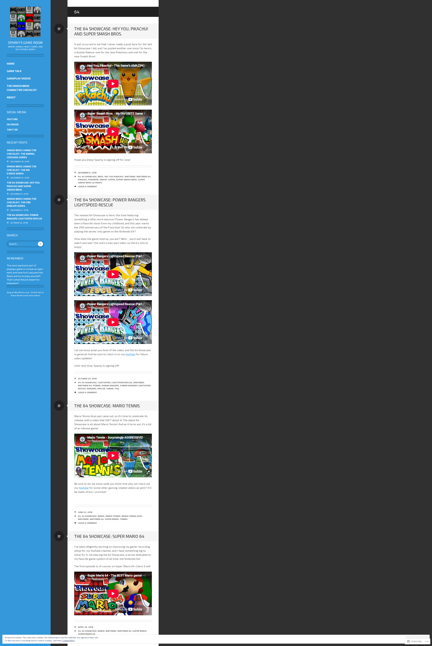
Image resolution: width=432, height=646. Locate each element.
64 (79, 176)
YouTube (130, 354)
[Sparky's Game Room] (25, 22)
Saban (109, 388)
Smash (103, 179)
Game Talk (14, 71)
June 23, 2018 (85, 512)
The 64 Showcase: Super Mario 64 (109, 536)
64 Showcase (89, 176)
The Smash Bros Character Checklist (22, 87)
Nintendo (130, 176)
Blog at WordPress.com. (18, 292)
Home (11, 63)
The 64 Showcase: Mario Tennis (107, 405)
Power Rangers (110, 385)
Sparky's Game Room (25, 42)
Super (111, 179)
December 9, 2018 (87, 172)
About (11, 97)
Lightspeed (104, 382)
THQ (117, 388)
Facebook (13, 124)
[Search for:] (25, 243)
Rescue (101, 388)
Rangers (91, 388)
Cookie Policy (69, 640)
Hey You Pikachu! (114, 176)
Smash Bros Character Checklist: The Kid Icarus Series (21, 170)
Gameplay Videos (19, 78)
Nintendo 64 (143, 176)
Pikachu (82, 179)
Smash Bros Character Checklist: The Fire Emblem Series (21, 202)
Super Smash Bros (126, 179)
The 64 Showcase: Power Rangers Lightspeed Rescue (109, 202)
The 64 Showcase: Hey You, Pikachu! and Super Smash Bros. (23, 186)
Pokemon (93, 179)
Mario (101, 516)
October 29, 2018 (87, 378)
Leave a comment (87, 186)
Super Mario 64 (86, 634)
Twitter (12, 129)
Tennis (124, 519)
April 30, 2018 (85, 627)
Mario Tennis (113, 516)
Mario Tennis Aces (132, 516)
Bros (100, 176)
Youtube (12, 119)
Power (96, 385)
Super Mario (112, 519)
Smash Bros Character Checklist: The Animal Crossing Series (21, 154)
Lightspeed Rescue (121, 382)
